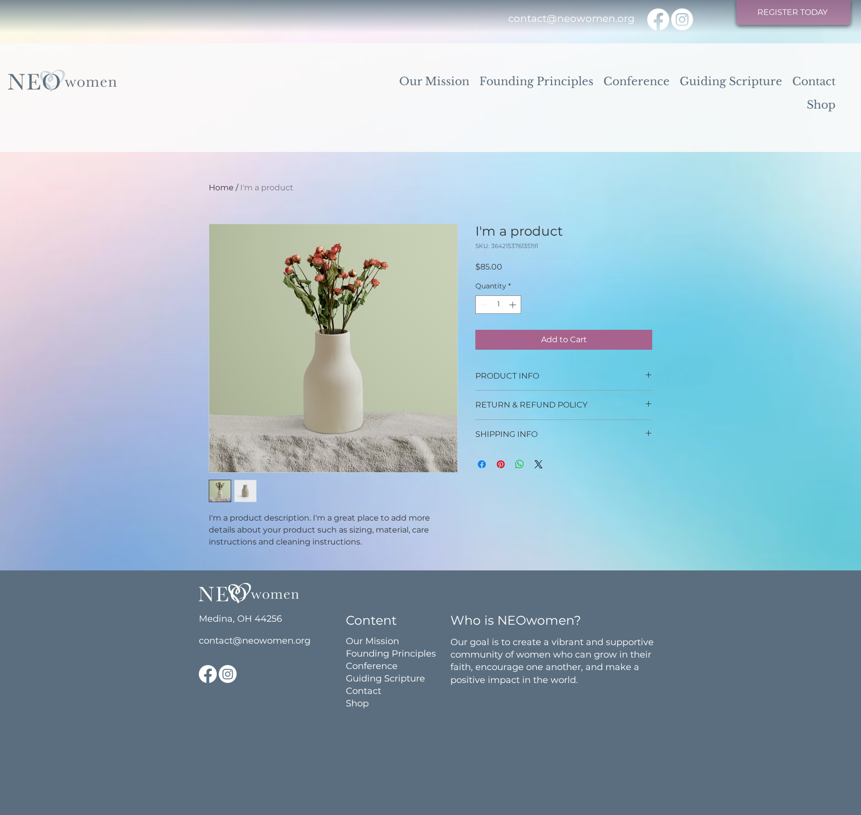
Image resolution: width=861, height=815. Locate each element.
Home (221, 187)
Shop (357, 703)
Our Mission (372, 641)
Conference (372, 666)
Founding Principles (373, 653)
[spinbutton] (498, 304)
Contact (363, 690)
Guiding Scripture (373, 678)
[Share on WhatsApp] (520, 464)
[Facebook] (658, 19)
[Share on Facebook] (482, 464)
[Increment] (513, 304)
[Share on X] (539, 464)
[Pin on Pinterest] (501, 464)
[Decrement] (483, 304)
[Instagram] (682, 19)
